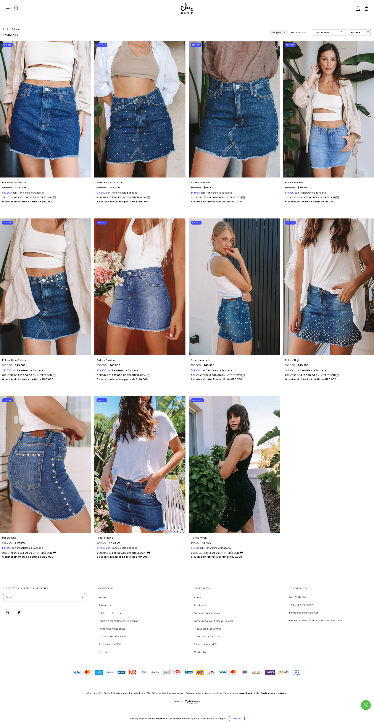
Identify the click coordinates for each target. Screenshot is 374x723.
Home (102, 597)
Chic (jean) (276, 32)
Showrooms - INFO (109, 644)
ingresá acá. (246, 693)
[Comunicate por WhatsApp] (366, 705)
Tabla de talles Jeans (111, 613)
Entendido (237, 718)
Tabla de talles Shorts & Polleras (118, 621)
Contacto (104, 652)
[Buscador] (16, 9)
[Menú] (7, 9)
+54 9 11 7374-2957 (301, 605)
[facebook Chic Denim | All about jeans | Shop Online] (19, 613)
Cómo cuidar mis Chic (112, 636)
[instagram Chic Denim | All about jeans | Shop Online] (7, 613)
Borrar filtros (298, 32)
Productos (104, 605)
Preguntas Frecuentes (112, 628)
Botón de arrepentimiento (271, 693)
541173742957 (297, 597)
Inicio (6, 29)
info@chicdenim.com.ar (303, 612)
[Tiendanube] (187, 703)
